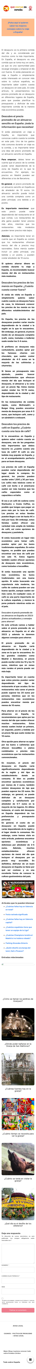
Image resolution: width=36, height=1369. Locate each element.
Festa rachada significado (17, 914)
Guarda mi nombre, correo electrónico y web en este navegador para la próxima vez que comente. (18, 1302)
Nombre (5, 1265)
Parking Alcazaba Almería (17, 943)
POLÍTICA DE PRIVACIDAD (22, 1333)
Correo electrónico (11, 1276)
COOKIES (7, 1333)
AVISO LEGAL (18, 1326)
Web (3, 1287)
